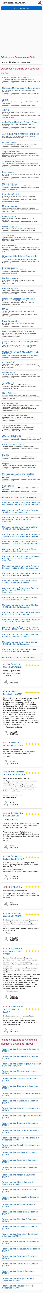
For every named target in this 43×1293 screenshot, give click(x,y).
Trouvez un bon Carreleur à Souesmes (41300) (20, 1102)
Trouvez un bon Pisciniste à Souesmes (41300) (20, 1213)
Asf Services (8, 383)
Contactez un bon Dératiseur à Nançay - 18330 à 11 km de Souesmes (20, 511)
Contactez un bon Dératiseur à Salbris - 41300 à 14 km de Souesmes (20, 528)
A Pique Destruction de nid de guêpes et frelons (20, 342)
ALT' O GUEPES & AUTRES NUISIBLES (20, 134)
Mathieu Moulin (9, 372)
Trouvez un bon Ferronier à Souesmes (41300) (20, 1161)
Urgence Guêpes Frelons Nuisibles (18, 474)
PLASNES (16, 667)
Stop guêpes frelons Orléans (15, 415)
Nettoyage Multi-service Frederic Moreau (21, 88)
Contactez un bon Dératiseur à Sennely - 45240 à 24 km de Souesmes (21, 643)
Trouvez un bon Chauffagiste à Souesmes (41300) (21, 1116)
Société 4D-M (17, 813)
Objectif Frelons (9, 184)
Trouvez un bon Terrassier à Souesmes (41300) (20, 1264)
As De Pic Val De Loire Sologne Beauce (20, 122)
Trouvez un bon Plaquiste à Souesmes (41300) (20, 1220)
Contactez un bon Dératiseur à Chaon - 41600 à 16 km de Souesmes (20, 550)
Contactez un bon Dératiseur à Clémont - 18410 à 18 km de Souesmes (21, 574)
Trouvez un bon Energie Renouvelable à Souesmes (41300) (20, 1139)
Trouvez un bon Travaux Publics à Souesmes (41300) (17, 1287)
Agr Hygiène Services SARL (15, 425)
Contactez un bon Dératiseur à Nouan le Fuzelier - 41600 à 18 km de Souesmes (20, 567)
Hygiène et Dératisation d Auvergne (18, 299)
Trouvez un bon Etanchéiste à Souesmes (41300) (21, 1146)
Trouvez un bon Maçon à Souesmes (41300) (18, 1176)
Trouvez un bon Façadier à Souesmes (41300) (19, 1153)
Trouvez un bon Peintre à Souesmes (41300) (19, 1205)
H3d (13, 887)
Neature (14, 1006)
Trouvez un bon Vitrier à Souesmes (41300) (18, 1272)
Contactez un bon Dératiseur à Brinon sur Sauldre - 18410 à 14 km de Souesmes (21, 535)
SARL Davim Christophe (13, 444)
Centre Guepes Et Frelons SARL (17, 78)
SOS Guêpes (8, 235)
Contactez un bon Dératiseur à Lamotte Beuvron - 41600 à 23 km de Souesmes (20, 628)
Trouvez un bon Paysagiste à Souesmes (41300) (20, 1198)
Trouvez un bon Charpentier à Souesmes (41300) (21, 1109)
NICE (19, 887)
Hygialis (5, 463)
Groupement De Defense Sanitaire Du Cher (19, 256)
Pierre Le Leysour (10, 403)
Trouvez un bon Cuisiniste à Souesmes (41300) (20, 1079)
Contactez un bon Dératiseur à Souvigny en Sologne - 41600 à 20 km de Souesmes (20, 590)
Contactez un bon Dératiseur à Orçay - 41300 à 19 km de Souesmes (20, 582)
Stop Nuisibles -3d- (11, 151)
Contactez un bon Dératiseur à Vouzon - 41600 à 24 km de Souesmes (20, 635)
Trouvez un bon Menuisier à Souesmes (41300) (20, 1190)
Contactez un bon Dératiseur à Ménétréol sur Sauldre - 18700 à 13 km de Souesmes (21, 519)
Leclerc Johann (9, 143)
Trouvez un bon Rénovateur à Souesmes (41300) (21, 1250)
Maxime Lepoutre (10, 206)
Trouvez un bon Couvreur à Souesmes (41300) (20, 1124)
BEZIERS (18, 745)
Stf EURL (6, 110)
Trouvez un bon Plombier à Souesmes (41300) (19, 1227)
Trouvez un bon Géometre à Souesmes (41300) (20, 1087)
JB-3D (5, 100)
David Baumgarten (10, 321)
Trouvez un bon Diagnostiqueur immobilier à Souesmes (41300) (21, 1065)
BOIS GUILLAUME (16, 774)
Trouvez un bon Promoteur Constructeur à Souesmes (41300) (20, 1235)
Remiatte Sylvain (10, 288)
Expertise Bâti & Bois (12, 194)
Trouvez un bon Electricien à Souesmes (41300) (20, 1131)
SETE (19, 694)
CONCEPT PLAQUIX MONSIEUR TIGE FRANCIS (20, 352)
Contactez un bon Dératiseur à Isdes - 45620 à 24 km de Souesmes (19, 650)
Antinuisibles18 (9, 216)
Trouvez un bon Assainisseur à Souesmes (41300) (21, 1094)
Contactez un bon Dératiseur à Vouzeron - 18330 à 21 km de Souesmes (21, 613)
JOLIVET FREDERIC (11, 436)
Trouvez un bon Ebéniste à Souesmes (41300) (19, 1072)
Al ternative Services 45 (13, 162)
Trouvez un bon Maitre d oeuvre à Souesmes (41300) (17, 1183)
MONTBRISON (12, 816)
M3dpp (5, 309)
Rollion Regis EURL (11, 227)
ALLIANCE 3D (8, 362)
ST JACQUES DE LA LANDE (13, 1009)
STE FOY (19, 859)
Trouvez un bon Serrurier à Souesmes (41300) (19, 1257)
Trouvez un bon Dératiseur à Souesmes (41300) (20, 1050)
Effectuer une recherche (21, 8)
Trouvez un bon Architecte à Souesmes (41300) (20, 1057)
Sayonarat (15, 948)
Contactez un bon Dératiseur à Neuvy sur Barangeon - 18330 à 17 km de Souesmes (21, 558)
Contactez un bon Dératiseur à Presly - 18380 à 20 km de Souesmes (20, 598)
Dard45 (5, 455)
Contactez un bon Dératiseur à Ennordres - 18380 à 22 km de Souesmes (21, 621)
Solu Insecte (8, 172)
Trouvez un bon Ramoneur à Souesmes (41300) (20, 1242)
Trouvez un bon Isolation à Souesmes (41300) (19, 1168)
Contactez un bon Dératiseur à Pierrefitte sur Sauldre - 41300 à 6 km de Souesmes (21, 504)
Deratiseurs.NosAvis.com (14, 3)
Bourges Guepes (10, 268)
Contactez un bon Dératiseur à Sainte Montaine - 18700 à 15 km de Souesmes (21, 543)
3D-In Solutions (9, 393)
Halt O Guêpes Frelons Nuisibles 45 (18, 331)
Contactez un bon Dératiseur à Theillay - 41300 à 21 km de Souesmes (20, 606)
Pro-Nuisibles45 (9, 246)
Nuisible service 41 (10, 278)
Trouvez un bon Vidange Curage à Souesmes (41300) (18, 1279)
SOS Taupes (8, 486)
